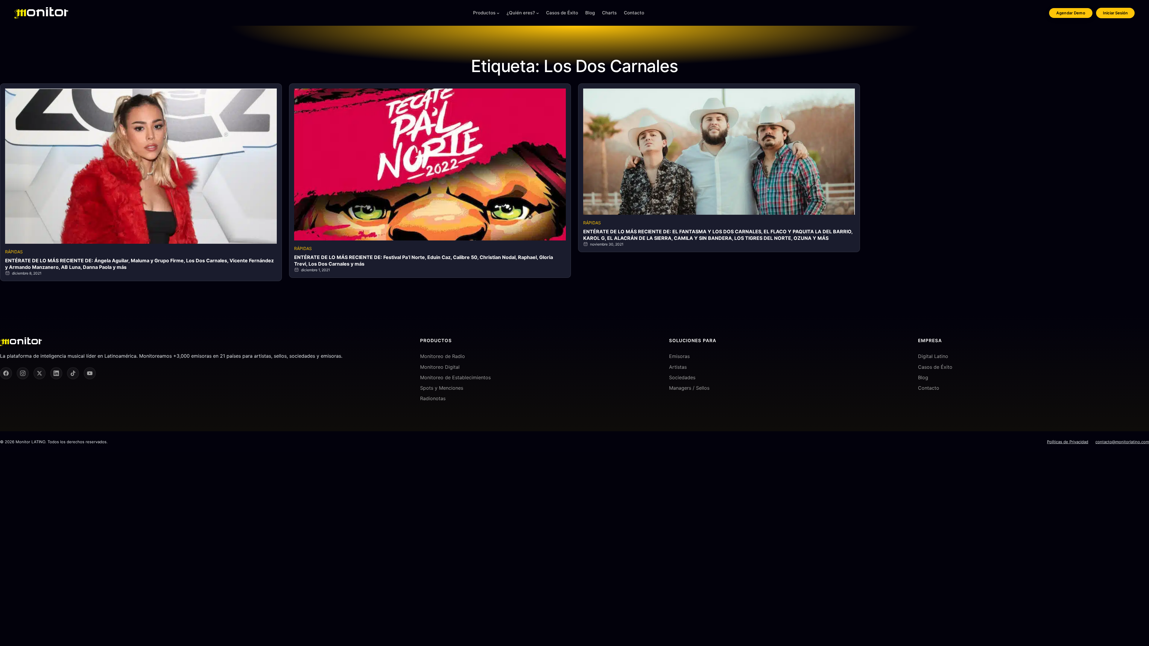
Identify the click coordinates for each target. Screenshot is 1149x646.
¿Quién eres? (521, 13)
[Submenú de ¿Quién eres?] (537, 13)
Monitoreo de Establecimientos (455, 377)
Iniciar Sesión (1115, 12)
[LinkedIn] (56, 373)
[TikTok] (73, 373)
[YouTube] (90, 373)
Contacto (928, 388)
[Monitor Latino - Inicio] (41, 13)
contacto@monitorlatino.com (1122, 441)
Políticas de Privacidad (1067, 441)
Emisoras (679, 356)
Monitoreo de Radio (442, 356)
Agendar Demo (1070, 12)
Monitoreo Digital (440, 367)
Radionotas (433, 398)
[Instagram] (23, 373)
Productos (484, 13)
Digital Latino (933, 356)
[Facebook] (6, 373)
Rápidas (14, 251)
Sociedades (682, 377)
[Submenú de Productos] (498, 13)
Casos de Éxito (935, 367)
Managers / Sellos (689, 388)
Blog (923, 377)
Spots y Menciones (441, 388)
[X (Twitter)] (39, 373)
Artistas (678, 367)
